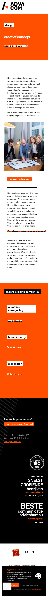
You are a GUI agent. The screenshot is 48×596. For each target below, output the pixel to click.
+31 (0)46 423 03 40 (12, 441)
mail (31, 423)
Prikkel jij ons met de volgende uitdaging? (26, 230)
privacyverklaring (36, 589)
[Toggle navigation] (42, 6)
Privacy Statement (13, 565)
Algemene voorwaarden (31, 565)
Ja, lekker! (14, 585)
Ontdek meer (14, 320)
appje (19, 423)
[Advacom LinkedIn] (33, 552)
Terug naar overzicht (16, 45)
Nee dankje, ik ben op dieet (31, 585)
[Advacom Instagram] (27, 552)
